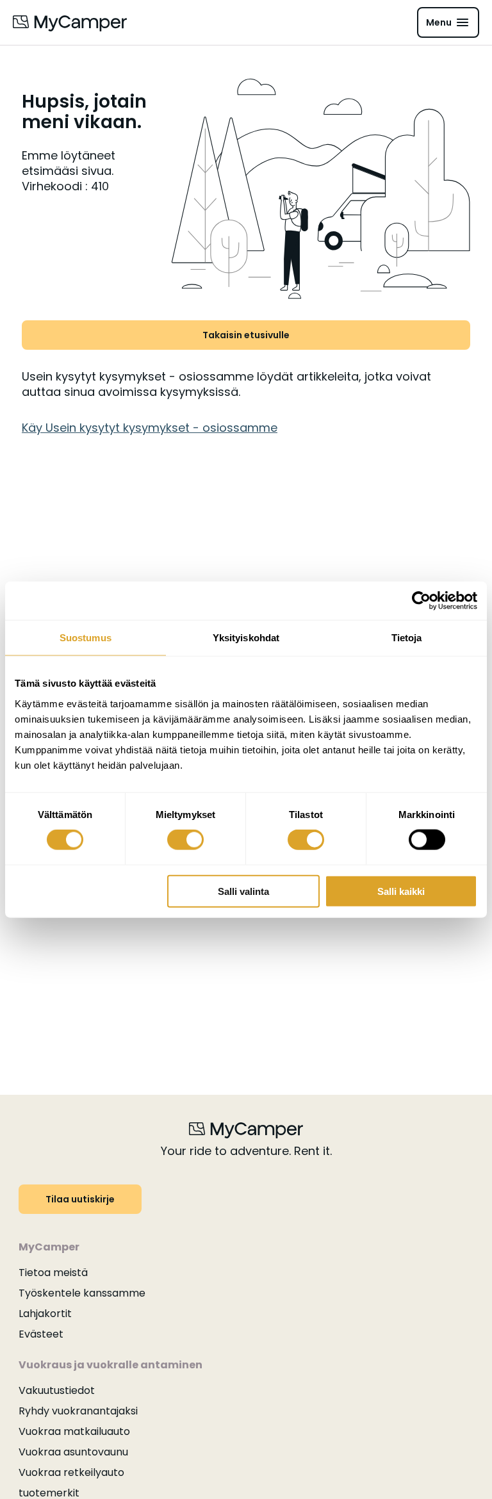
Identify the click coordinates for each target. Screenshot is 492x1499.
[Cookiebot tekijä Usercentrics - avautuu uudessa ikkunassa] (421, 600)
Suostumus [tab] (85, 637)
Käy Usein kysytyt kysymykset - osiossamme (149, 428)
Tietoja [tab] (406, 637)
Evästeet (41, 1334)
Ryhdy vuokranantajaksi (78, 1411)
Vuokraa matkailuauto (74, 1431)
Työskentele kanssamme (82, 1293)
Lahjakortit (45, 1313)
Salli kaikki (401, 890)
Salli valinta (243, 890)
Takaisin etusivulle (246, 335)
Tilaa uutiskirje (80, 1199)
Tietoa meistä (53, 1272)
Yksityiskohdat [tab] (246, 637)
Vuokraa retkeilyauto (71, 1472)
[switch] (185, 840)
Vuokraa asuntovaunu (73, 1452)
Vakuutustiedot (57, 1390)
